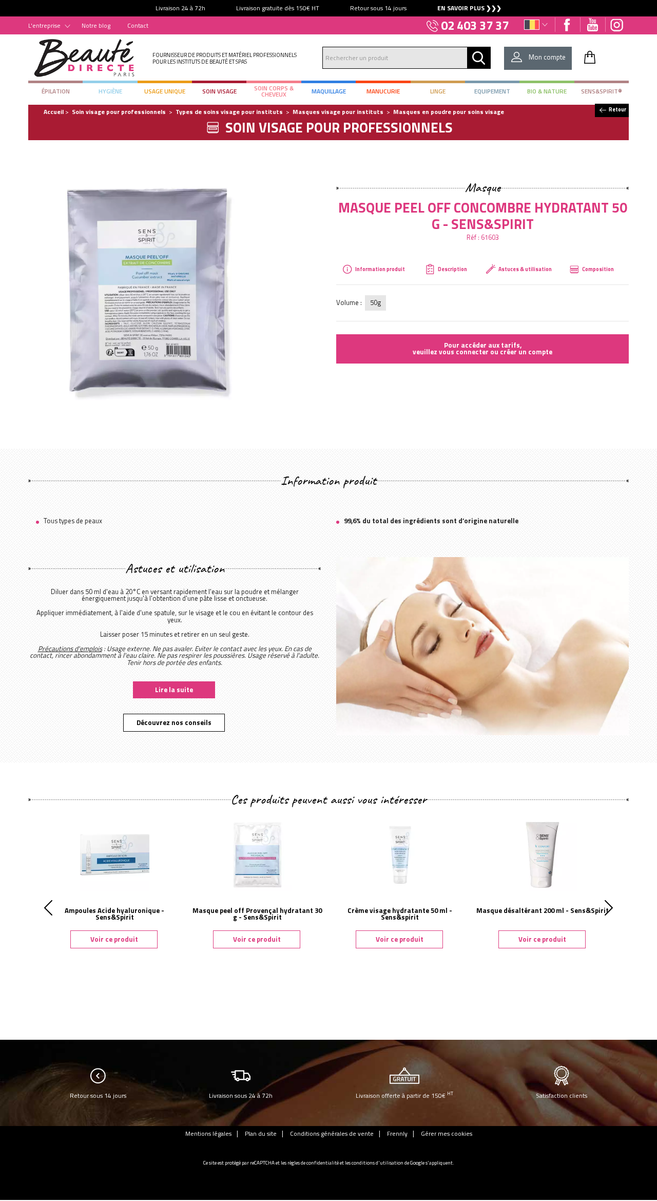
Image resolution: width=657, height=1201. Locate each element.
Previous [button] (48, 908)
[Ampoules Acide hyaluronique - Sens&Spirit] (114, 854)
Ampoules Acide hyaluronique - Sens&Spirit (114, 913)
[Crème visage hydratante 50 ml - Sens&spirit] (399, 854)
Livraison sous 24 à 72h (241, 1095)
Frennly (397, 1133)
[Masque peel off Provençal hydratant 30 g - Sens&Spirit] (257, 854)
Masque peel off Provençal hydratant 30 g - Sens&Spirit (257, 913)
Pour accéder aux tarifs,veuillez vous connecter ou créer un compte (482, 348)
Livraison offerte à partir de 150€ (404, 1095)
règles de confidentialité (313, 1163)
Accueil (54, 112)
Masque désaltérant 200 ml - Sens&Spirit (542, 910)
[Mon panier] (589, 57)
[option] (328, 8)
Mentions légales (208, 1133)
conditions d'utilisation (377, 1163)
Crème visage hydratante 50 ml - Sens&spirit (399, 913)
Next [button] (609, 908)
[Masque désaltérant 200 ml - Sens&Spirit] (542, 854)
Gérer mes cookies (446, 1133)
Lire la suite (174, 689)
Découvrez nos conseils (174, 722)
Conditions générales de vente (332, 1133)
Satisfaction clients (561, 1095)
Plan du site (261, 1133)
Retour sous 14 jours (98, 1095)
